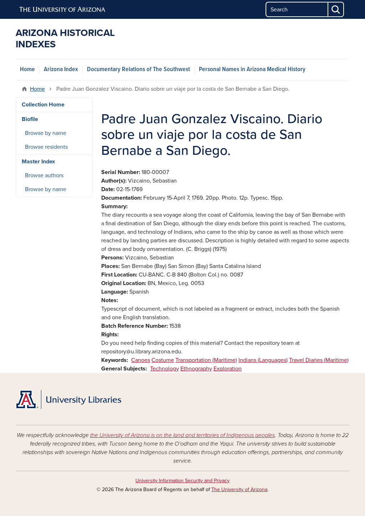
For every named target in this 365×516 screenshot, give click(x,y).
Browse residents (46, 147)
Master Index (38, 161)
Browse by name (45, 133)
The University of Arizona (239, 489)
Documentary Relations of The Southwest (138, 69)
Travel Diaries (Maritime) (319, 360)
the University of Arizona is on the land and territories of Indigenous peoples (182, 435)
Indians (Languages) (263, 360)
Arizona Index (61, 69)
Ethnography (196, 368)
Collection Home (43, 104)
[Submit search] (336, 9)
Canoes (140, 360)
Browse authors (44, 175)
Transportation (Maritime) (206, 360)
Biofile (30, 119)
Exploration (228, 368)
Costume (162, 360)
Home (27, 69)
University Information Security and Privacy (182, 481)
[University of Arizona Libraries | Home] (68, 399)
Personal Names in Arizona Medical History (252, 69)
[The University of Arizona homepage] (62, 10)
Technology (164, 368)
